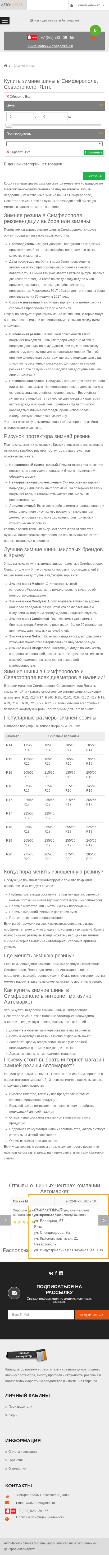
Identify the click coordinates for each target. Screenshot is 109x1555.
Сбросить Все (20, 96)
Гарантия (15, 1460)
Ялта (65, 1495)
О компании (17, 1469)
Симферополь (28, 1495)
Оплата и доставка (22, 1452)
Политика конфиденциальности (40, 1517)
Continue (94, 176)
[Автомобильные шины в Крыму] (5, 66)
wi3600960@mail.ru (40, 1503)
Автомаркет (57, 941)
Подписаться (92, 1315)
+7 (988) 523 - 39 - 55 (32, 1511)
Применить (93, 152)
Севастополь (50, 1495)
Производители (20, 1406)
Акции (12, 1415)
